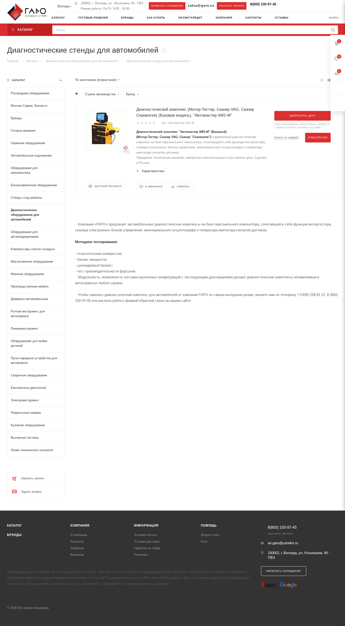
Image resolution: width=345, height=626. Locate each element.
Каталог (14, 525)
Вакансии (77, 554)
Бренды (14, 535)
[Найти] (333, 29)
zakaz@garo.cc (201, 5)
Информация (146, 525)
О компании (78, 535)
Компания (79, 525)
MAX (294, 5)
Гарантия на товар (147, 548)
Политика (140, 554)
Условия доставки (147, 541)
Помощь (209, 525)
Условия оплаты (145, 535)
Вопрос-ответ (210, 535)
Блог (204, 541)
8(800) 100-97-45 (263, 4)
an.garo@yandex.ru (283, 543)
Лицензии (77, 548)
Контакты (77, 541)
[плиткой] (322, 80)
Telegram (285, 5)
